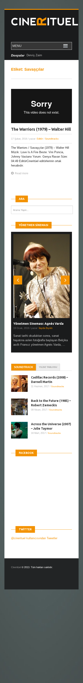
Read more (21, 173)
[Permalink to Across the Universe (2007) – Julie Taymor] (21, 430)
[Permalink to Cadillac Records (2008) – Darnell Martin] (21, 383)
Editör (40, 138)
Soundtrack (23, 367)
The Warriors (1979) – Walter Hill (41, 129)
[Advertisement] (41, 640)
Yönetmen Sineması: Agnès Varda (38, 323)
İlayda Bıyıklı (45, 328)
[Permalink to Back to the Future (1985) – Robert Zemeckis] (21, 407)
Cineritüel (16, 567)
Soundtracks (52, 138)
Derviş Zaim (34, 55)
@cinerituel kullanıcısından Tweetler (34, 538)
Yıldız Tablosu (48, 367)
